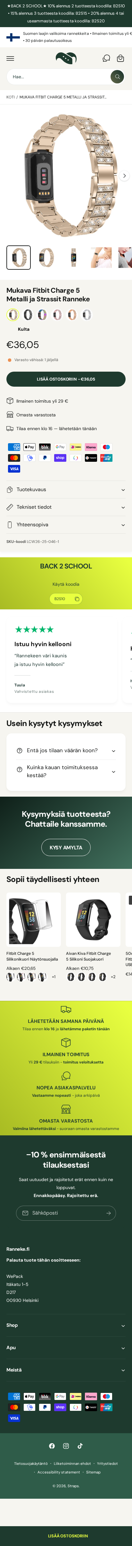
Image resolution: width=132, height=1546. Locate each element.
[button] (10, 58)
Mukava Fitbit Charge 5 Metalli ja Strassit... (63, 97)
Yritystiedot (107, 1463)
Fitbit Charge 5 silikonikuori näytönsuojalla (32, 956)
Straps (73, 1486)
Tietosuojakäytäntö (31, 1463)
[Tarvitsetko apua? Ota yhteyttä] (106, 58)
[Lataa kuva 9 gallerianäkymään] (101, 257)
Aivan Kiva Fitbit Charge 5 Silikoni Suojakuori (88, 956)
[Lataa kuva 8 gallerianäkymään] (74, 257)
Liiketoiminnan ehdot (72, 1463)
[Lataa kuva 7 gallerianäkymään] (46, 257)
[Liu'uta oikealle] (124, 176)
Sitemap (93, 1472)
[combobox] (66, 76)
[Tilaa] (109, 1213)
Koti (10, 97)
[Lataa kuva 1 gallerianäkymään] (18, 257)
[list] (66, 37)
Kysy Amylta (66, 847)
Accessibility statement (58, 1472)
